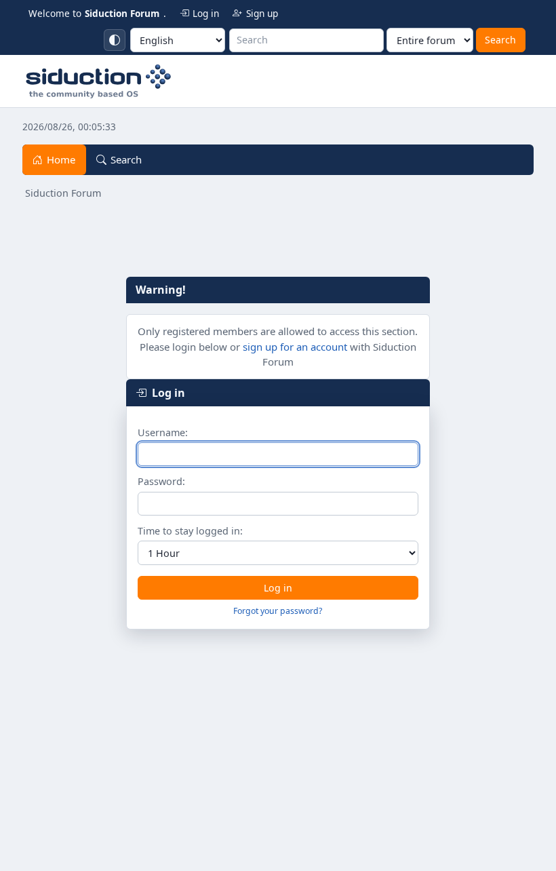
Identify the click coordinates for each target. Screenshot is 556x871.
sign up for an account (295, 346)
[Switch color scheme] (114, 40)
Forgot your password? (277, 611)
